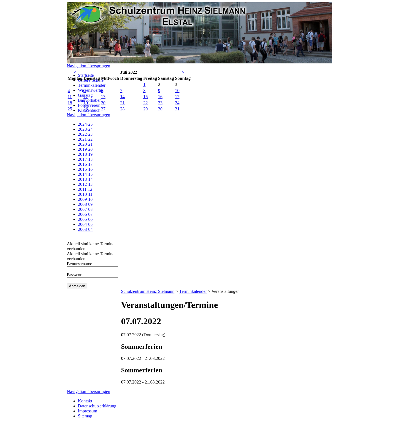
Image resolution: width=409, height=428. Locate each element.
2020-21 (85, 144)
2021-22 (85, 139)
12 (85, 96)
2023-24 (85, 129)
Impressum (87, 411)
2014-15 (85, 174)
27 (103, 109)
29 (145, 109)
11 (70, 96)
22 (145, 102)
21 (122, 102)
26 (85, 109)
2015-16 (85, 169)
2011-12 (85, 189)
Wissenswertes (91, 90)
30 (160, 109)
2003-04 (85, 229)
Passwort (75, 274)
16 (160, 96)
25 (70, 109)
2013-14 (85, 179)
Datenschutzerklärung (97, 406)
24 (177, 102)
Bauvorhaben (90, 100)
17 (177, 96)
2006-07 (85, 214)
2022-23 (85, 134)
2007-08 (85, 209)
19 (85, 102)
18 (70, 102)
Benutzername (79, 263)
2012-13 (85, 184)
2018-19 (85, 154)
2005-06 (85, 219)
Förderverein (89, 105)
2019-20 (85, 149)
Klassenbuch (89, 110)
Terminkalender (91, 85)
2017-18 (85, 159)
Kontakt (85, 401)
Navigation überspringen (88, 65)
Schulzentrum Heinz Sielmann (147, 291)
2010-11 (85, 194)
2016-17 (85, 164)
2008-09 (85, 204)
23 (160, 102)
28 (122, 109)
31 (177, 109)
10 (177, 90)
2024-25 (85, 124)
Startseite (86, 75)
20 (103, 102)
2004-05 (85, 224)
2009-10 (85, 199)
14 (122, 96)
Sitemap (85, 416)
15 (145, 96)
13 (103, 96)
